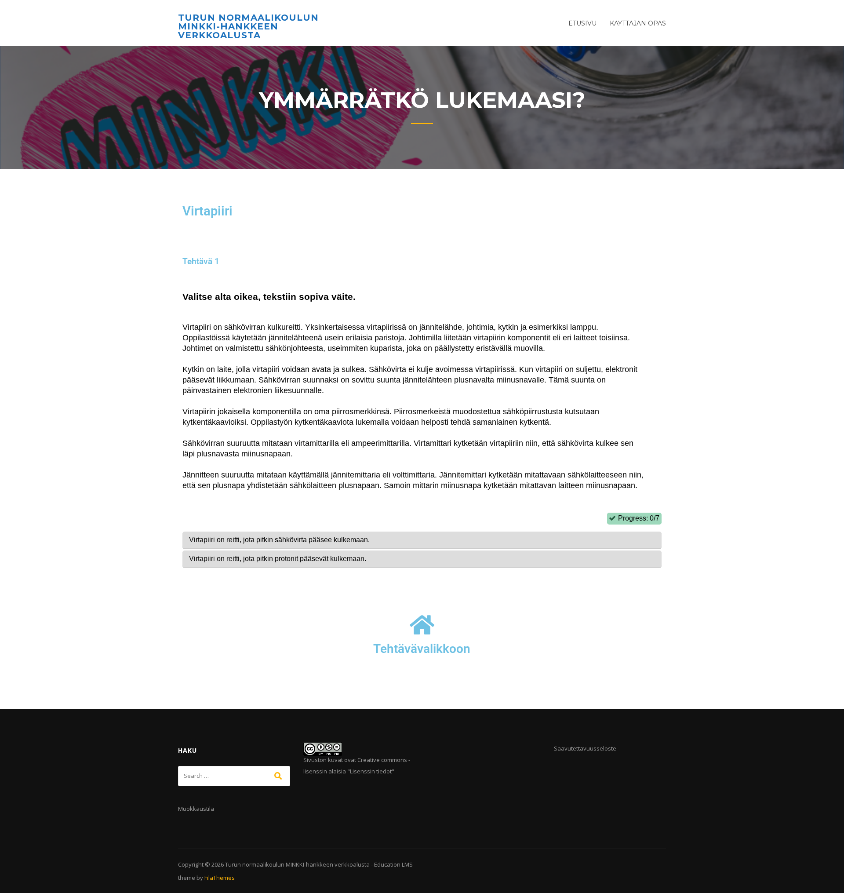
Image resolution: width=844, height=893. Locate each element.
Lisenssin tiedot (371, 771)
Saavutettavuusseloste (585, 748)
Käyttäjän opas (638, 23)
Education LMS (393, 864)
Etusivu (582, 23)
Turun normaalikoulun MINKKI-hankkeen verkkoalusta (248, 26)
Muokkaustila (196, 809)
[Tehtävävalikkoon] (422, 625)
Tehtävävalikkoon (421, 649)
